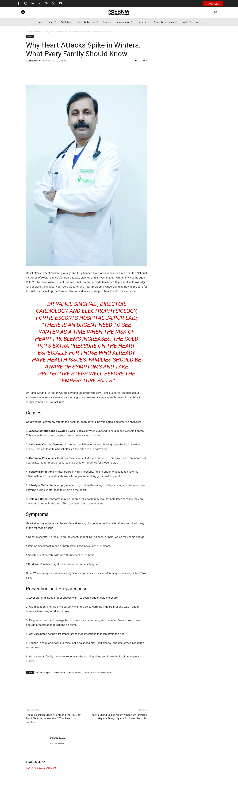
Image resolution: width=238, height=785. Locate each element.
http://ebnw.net (57, 743)
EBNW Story (34, 60)
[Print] (82, 74)
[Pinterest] (39, 3)
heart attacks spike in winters (98, 672)
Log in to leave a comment (41, 767)
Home (29, 31)
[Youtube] (60, 3)
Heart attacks (75, 672)
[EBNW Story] (119, 12)
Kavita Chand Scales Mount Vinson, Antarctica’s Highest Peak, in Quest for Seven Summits (119, 716)
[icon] (22, 12)
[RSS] (46, 3)
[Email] (98, 74)
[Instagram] (25, 3)
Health (38, 31)
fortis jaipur (59, 672)
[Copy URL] (90, 74)
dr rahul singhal (43, 672)
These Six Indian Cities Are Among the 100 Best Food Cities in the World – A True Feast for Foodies (53, 718)
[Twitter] (53, 3)
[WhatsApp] (50, 74)
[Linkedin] (32, 3)
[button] (216, 12)
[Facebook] (18, 3)
